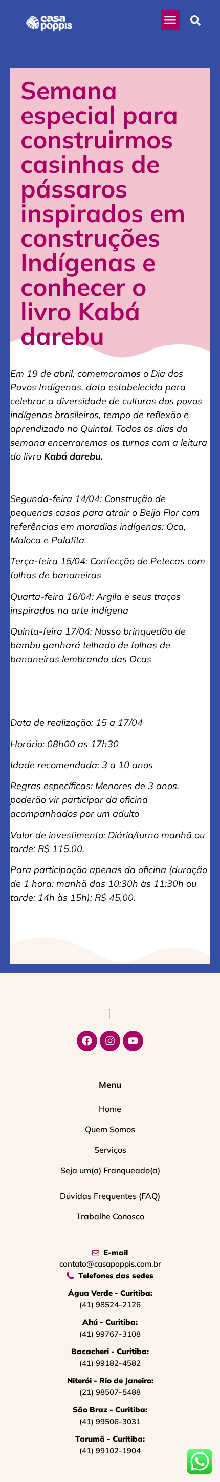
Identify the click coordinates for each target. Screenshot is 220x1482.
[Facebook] (87, 1041)
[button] (170, 20)
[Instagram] (110, 1041)
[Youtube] (133, 1041)
